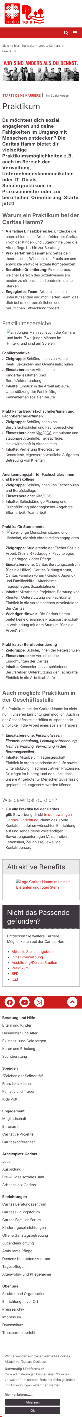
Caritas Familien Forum (21, 1219)
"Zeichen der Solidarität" (23, 1076)
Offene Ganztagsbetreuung (25, 1235)
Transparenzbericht (18, 1332)
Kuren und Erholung (18, 1048)
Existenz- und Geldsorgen (24, 1040)
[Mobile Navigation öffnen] (75, 32)
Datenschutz (12, 1324)
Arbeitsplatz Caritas (19, 1184)
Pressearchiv (13, 1309)
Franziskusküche (16, 1083)
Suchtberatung (14, 1056)
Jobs (6, 1161)
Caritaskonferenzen (19, 1142)
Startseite (27, 45)
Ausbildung (11, 1169)
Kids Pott (9, 1099)
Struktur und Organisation (23, 1293)
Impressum (11, 1317)
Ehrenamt (10, 1126)
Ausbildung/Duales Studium (35, 962)
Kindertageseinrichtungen (24, 1227)
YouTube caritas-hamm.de (24, 1002)
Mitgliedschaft (14, 1118)
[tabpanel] (41, 69)
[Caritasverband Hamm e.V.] (41, 13)
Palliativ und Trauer (18, 1091)
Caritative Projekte (17, 1134)
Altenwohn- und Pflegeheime (26, 1274)
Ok (33, 1410)
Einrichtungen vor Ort (20, 1301)
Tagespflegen (14, 1266)
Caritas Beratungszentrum (24, 1204)
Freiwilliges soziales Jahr (23, 1177)
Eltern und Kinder (16, 1025)
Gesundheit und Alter (20, 1033)
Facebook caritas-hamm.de (10, 1002)
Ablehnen (33, 1402)
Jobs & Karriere (49, 45)
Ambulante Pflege (17, 1251)
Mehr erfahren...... (19, 1394)
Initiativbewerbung (27, 957)
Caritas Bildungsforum (21, 1212)
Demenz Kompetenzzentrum (26, 1258)
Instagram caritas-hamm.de (39, 1002)
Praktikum (9, 51)
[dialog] (42, 1384)
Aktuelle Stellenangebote (33, 951)
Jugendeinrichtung (18, 1243)
